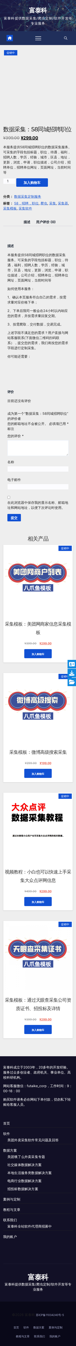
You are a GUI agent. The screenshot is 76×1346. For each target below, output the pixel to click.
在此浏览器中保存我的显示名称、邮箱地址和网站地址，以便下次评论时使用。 (37, 505)
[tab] (27, 222)
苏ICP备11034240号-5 (50, 1315)
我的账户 (10, 1237)
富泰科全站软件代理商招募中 (29, 1226)
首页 (6, 1123)
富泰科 (38, 10)
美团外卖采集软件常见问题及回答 (33, 1140)
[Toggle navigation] (38, 38)
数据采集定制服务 (27, 196)
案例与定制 (11, 1199)
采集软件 (25, 208)
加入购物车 (32, 182)
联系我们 (10, 1220)
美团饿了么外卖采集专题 (26, 1157)
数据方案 (10, 1150)
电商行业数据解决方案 (24, 1181)
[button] (66, 38)
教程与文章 (11, 1209)
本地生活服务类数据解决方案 (29, 1173)
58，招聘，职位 (26, 203)
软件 (6, 1134)
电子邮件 (14, 480)
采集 (52, 203)
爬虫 (44, 203)
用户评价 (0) (46, 222)
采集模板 (10, 208)
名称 (10, 462)
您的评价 (15, 436)
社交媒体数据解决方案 (24, 1165)
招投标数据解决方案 (22, 1189)
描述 (27, 222)
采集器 (63, 203)
